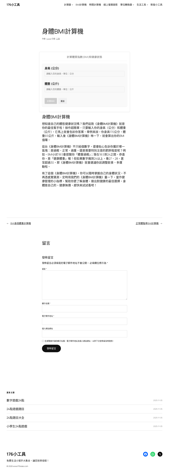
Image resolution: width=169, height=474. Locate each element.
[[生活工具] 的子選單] (147, 4)
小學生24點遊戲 (17, 426)
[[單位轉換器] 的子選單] (133, 4)
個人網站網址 (47, 328)
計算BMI (51, 101)
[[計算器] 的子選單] (72, 4)
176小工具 (13, 5)
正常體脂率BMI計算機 (147, 223)
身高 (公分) (52, 68)
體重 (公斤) (52, 83)
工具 (58, 38)
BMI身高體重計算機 (20, 223)
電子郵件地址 (48, 316)
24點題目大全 (15, 417)
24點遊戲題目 (15, 409)
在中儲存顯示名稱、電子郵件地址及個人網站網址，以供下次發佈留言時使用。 (79, 341)
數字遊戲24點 (15, 400)
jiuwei (48, 38)
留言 (44, 269)
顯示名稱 (46, 303)
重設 (63, 101)
